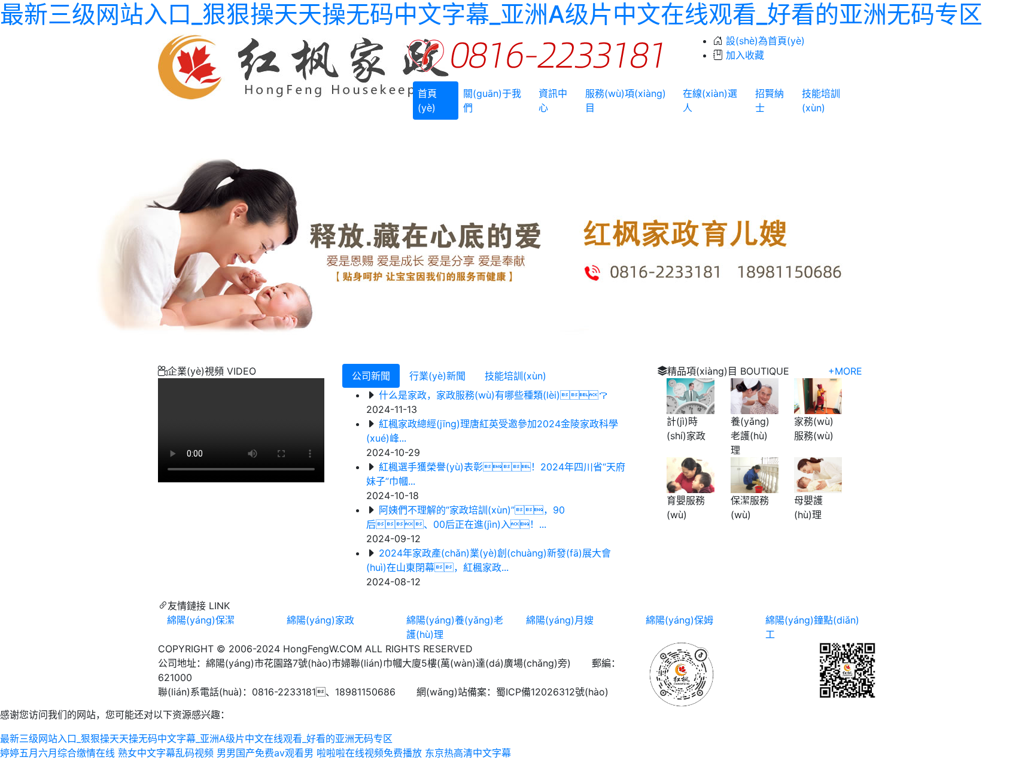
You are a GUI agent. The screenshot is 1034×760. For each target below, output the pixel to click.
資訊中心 (553, 100)
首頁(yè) (427, 100)
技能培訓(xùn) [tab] (515, 376)
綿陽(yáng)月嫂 (560, 620)
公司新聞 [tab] (371, 376)
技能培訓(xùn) (821, 100)
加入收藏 (745, 55)
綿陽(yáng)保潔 (201, 620)
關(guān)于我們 (492, 100)
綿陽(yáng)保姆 (679, 620)
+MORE (845, 371)
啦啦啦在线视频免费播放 (369, 753)
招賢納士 (769, 100)
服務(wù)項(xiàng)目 (625, 100)
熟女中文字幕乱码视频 (166, 753)
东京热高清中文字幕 (468, 753)
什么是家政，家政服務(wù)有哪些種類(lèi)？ (493, 395)
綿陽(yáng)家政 (320, 620)
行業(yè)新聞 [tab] (437, 376)
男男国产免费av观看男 (265, 753)
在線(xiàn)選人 (710, 100)
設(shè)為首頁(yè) (765, 41)
